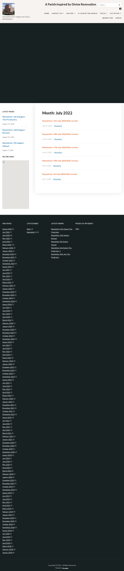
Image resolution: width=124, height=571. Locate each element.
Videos (118, 18)
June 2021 (6, 424)
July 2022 (5, 383)
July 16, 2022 (47, 152)
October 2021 (7, 411)
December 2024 (8, 292)
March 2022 (6, 396)
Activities (114, 13)
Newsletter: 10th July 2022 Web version (60, 160)
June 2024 (6, 311)
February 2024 (7, 323)
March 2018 (6, 546)
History (70, 13)
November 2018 (8, 521)
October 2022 (7, 374)
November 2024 (8, 295)
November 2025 (8, 257)
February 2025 (7, 286)
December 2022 (8, 367)
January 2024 (7, 326)
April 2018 (6, 543)
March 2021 (6, 433)
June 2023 (6, 348)
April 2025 (6, 279)
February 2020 (7, 474)
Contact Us (57, 13)
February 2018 (7, 549)
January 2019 (7, 515)
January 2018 (7, 553)
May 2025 (6, 276)
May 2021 (6, 427)
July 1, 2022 (46, 179)
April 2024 (6, 317)
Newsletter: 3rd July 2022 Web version (59, 174)
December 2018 (8, 518)
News (29, 229)
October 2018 (7, 524)
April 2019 (6, 505)
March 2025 (6, 282)
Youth (103, 13)
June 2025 (6, 273)
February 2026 (7, 248)
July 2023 (5, 345)
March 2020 (6, 471)
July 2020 (5, 458)
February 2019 (7, 512)
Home (46, 13)
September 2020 (8, 452)
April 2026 (6, 242)
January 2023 (7, 364)
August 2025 (7, 267)
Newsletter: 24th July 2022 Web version (60, 134)
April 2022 (6, 392)
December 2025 (8, 254)
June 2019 (6, 499)
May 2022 (6, 389)
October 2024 (7, 298)
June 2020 (6, 462)
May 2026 (6, 238)
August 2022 (7, 380)
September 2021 (8, 414)
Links (77, 229)
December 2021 (8, 405)
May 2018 (6, 540)
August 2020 (7, 455)
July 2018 (5, 534)
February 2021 (7, 436)
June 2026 (6, 235)
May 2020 (6, 465)
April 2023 (6, 355)
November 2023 (8, 333)
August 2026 (7, 229)
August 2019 (7, 493)
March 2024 (6, 320)
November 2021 (8, 408)
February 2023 (7, 361)
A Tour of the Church (87, 13)
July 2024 (5, 308)
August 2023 (7, 342)
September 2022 (8, 377)
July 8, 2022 (46, 166)
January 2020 (7, 477)
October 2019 (7, 487)
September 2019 (8, 490)
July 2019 (5, 496)
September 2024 (8, 301)
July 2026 (5, 232)
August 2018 (7, 531)
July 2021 (5, 421)
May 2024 (6, 314)
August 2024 (7, 304)
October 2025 (7, 260)
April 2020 (6, 468)
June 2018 (6, 537)
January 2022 (7, 402)
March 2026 (6, 245)
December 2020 (8, 443)
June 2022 (6, 386)
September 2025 (8, 264)
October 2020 (7, 449)
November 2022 (8, 370)
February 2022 (7, 399)
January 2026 (7, 251)
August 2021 (7, 418)
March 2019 (6, 509)
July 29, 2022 (47, 126)
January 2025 (7, 289)
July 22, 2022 (47, 139)
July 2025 (5, 270)
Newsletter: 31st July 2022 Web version (60, 121)
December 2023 (8, 330)
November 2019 (8, 483)
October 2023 (7, 336)
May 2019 (6, 502)
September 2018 (8, 527)
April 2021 (6, 430)
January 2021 (7, 440)
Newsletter (107, 18)
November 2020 (8, 446)
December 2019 (8, 480)
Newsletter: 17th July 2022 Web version (60, 147)
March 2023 (6, 358)
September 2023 (8, 339)
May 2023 (6, 352)
